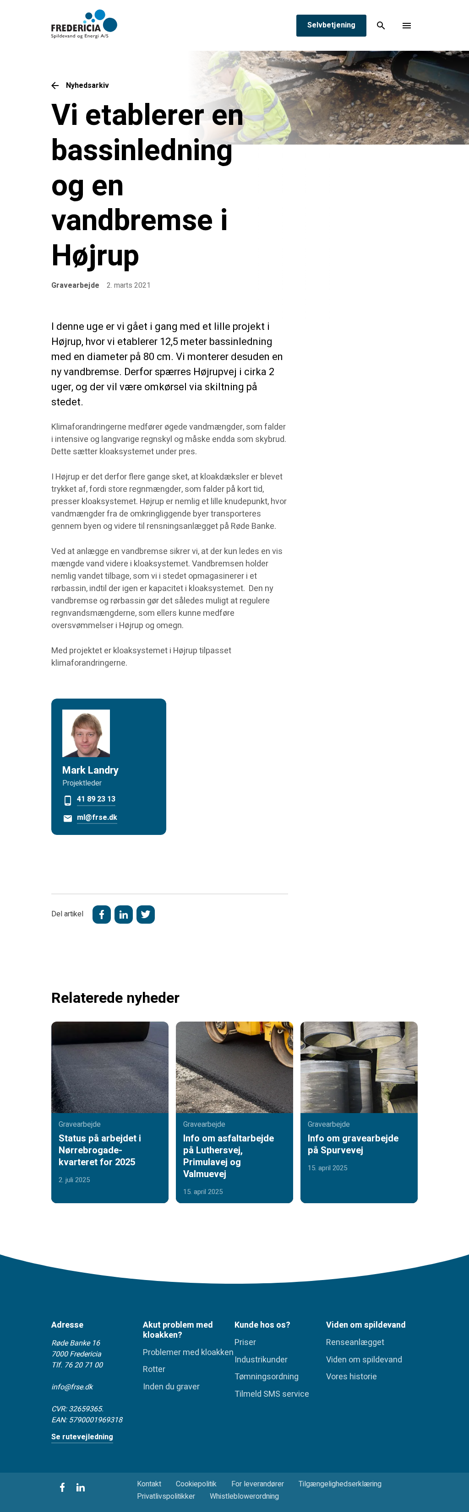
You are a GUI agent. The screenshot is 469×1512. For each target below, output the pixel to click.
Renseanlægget (355, 1343)
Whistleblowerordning (244, 1496)
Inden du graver (171, 1387)
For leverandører (257, 1484)
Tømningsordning (266, 1377)
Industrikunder (261, 1360)
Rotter (154, 1370)
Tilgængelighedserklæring (340, 1484)
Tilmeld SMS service (271, 1394)
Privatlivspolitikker (166, 1496)
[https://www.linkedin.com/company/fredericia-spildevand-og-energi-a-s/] (80, 1487)
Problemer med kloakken (188, 1353)
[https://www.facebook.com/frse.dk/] (62, 1487)
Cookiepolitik (196, 1484)
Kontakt (149, 1484)
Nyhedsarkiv (87, 85)
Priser (245, 1343)
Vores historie (351, 1377)
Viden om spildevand (364, 1360)
